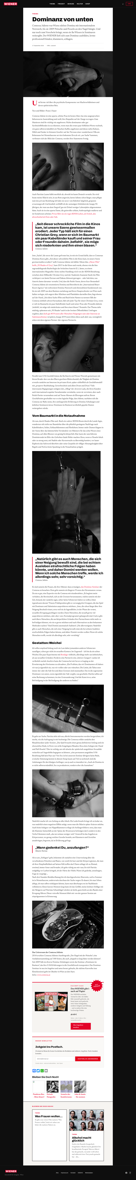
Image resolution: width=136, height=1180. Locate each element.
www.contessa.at (43, 975)
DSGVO (80, 1173)
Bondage (64, 655)
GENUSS (71, 4)
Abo (57, 1173)
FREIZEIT (61, 4)
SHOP (88, 4)
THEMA (52, 4)
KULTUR (80, 4)
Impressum (64, 1173)
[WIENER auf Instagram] (130, 1173)
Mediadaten (89, 1173)
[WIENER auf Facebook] (126, 1173)
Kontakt (73, 1173)
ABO (129, 3)
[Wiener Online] (10, 4)
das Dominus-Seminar (90, 587)
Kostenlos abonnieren (88, 1059)
